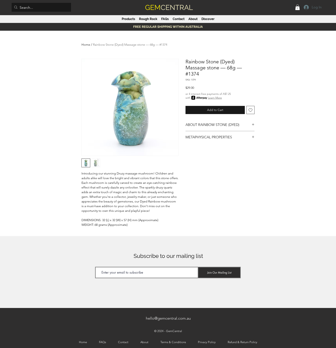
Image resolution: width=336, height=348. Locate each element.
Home (85, 44)
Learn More (215, 97)
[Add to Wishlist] (250, 110)
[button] (297, 7)
